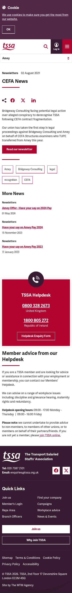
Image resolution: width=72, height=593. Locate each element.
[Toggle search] (46, 46)
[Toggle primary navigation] (67, 46)
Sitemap (7, 558)
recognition (10, 179)
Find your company (49, 497)
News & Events (46, 516)
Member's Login (12, 504)
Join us (6, 497)
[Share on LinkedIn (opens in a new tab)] (33, 100)
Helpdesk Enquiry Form (36, 336)
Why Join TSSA (36, 540)
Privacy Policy (11, 564)
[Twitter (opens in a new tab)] (66, 470)
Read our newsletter (19, 149)
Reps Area (8, 510)
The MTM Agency (22, 585)
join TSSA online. (50, 435)
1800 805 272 (36, 320)
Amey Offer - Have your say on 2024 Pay (27, 208)
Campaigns (44, 504)
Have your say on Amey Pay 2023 (22, 247)
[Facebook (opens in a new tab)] (56, 470)
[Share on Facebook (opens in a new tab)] (12, 100)
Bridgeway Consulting (30, 169)
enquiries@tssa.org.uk (24, 472)
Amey (6, 58)
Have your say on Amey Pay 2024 (22, 227)
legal (52, 169)
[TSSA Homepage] (8, 46)
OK (8, 29)
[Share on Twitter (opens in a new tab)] (23, 100)
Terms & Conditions (27, 558)
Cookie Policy (51, 558)
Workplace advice (48, 510)
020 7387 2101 (15, 468)
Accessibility (31, 564)
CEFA (27, 179)
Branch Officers (12, 516)
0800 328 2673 (36, 305)
